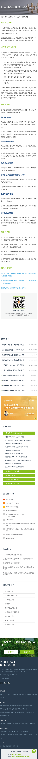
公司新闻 (28, 694)
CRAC (27, 723)
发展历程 (15, 694)
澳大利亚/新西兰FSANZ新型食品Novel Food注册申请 (20, 440)
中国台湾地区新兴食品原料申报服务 (15, 437)
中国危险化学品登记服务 (13, 503)
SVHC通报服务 (10, 538)
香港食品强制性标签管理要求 (11, 563)
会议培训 (21, 723)
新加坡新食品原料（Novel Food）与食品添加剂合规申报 (20, 460)
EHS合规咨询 (9, 520)
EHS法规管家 (24, 731)
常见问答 (15, 723)
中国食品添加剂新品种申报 (13, 450)
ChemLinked (3, 731)
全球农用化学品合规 (11, 596)
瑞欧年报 (21, 694)
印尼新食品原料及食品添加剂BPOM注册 (16, 447)
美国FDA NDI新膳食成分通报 (13, 463)
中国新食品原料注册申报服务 (13, 443)
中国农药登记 (10, 499)
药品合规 (7, 604)
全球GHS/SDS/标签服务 (13, 507)
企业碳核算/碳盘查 (11, 510)
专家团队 (9, 694)
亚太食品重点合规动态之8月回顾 (12, 555)
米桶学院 (32, 723)
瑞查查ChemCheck (14, 731)
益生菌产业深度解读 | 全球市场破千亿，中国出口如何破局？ (18, 568)
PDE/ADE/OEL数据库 (6, 735)
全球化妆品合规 (9, 600)
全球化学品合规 (9, 591)
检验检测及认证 (9, 624)
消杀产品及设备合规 (11, 608)
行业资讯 (2, 723)
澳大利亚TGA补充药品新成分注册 (14, 467)
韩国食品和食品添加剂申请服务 (14, 453)
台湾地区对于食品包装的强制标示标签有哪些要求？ (18, 559)
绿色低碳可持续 (9, 616)
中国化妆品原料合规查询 (20, 735)
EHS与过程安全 (9, 620)
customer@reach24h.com (20, 757)
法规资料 (9, 723)
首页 (2, 17)
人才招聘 (34, 694)
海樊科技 (2, 746)
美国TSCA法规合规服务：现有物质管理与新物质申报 (20, 530)
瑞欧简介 (2, 694)
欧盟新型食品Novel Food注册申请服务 (16, 457)
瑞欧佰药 (9, 746)
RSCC (1, 738)
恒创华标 (15, 746)
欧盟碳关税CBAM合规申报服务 (15, 534)
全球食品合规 (9, 17)
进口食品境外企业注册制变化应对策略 (13, 288)
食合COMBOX (33, 735)
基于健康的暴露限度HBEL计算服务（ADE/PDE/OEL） (16, 515)
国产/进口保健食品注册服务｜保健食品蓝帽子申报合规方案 (20, 524)
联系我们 (2, 697)
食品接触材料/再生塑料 (12, 612)
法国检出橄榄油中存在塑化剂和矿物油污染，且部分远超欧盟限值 (18, 574)
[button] (35, 418)
